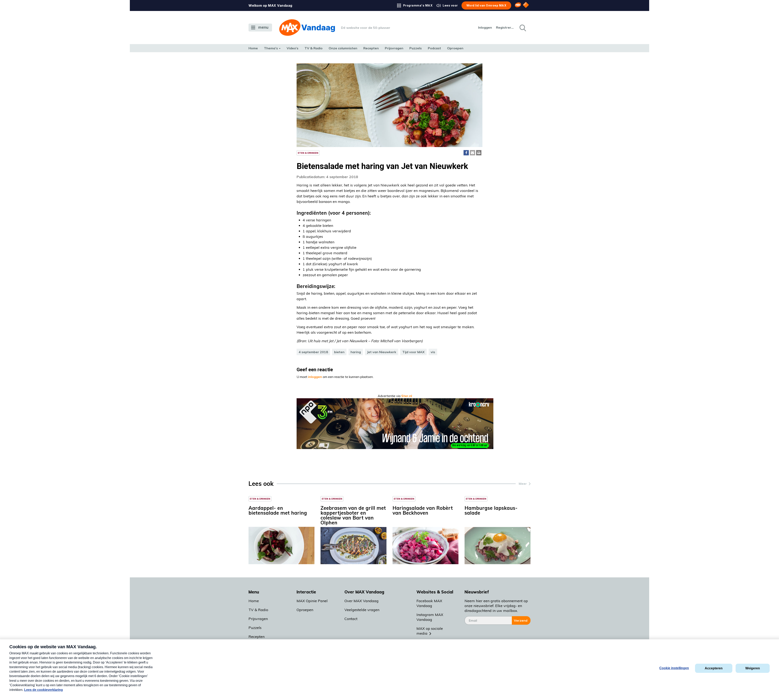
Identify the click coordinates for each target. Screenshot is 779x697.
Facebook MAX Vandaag (429, 603)
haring (356, 352)
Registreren (505, 27)
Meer (523, 484)
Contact (350, 618)
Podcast (434, 48)
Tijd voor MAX (413, 352)
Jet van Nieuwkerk (381, 352)
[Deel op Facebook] (466, 152)
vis (433, 352)
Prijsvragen (394, 48)
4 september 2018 (313, 352)
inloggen (315, 377)
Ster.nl (406, 396)
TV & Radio (313, 48)
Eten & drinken (308, 152)
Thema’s (271, 48)
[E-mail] (472, 152)
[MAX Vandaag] (307, 27)
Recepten (371, 48)
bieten (339, 352)
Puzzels (415, 48)
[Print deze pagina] (478, 152)
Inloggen (485, 27)
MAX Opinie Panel (312, 601)
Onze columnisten (343, 48)
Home (253, 48)
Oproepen (455, 48)
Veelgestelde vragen (361, 609)
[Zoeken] (522, 28)
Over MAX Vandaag (361, 601)
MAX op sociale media (429, 631)
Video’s (292, 48)
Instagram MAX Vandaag (429, 617)
